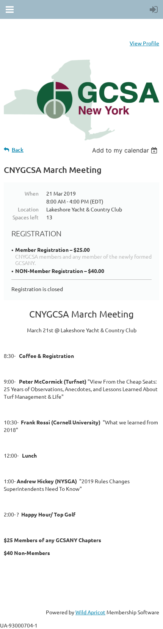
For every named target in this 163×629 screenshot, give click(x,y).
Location (28, 209)
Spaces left (26, 217)
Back (18, 149)
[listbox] (125, 150)
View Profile (144, 43)
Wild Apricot (90, 612)
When (32, 193)
